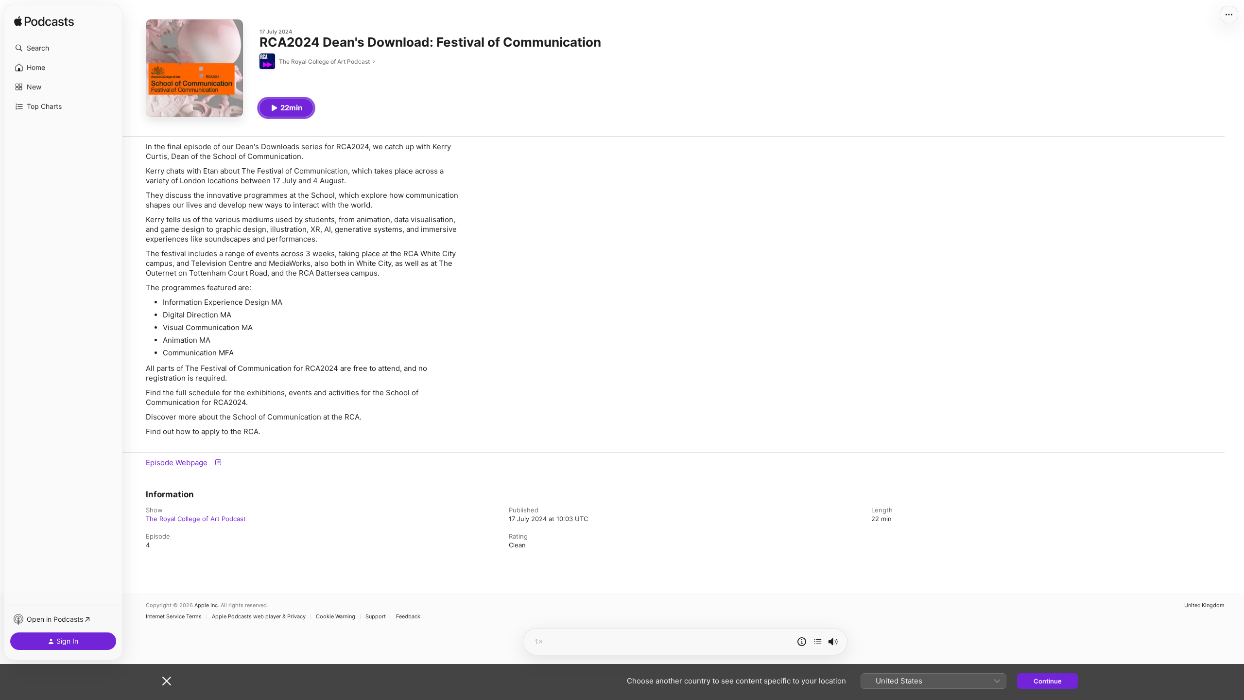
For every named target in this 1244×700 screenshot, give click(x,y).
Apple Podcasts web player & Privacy (259, 616)
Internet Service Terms (174, 616)
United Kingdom (1204, 605)
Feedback (408, 616)
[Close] (166, 681)
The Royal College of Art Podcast (196, 519)
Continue (1048, 681)
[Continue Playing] (818, 641)
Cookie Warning (335, 616)
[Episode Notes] (802, 641)
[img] (44, 22)
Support (375, 616)
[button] (63, 48)
